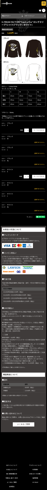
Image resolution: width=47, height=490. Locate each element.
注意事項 (20, 348)
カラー (3, 123)
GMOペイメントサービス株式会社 (17, 344)
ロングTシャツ (8, 29)
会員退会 (11, 486)
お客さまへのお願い (35, 474)
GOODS (6, 10)
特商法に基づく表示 (12, 478)
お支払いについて (11, 469)
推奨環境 (35, 478)
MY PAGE (35, 482)
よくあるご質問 (23, 424)
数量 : (21, 130)
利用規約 (35, 469)
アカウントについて (35, 465)
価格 (3, 33)
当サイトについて (11, 465)
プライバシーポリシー (36, 348)
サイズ (3, 125)
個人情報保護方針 (11, 474)
